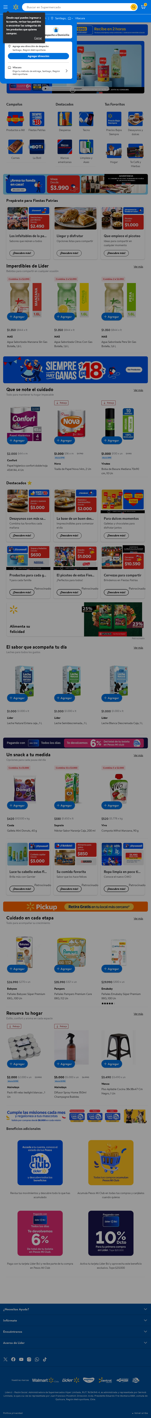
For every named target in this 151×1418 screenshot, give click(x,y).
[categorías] (134, 7)
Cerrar (38, 38)
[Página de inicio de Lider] (16, 7)
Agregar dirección (38, 56)
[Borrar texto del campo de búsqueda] (127, 7)
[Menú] (6, 7)
